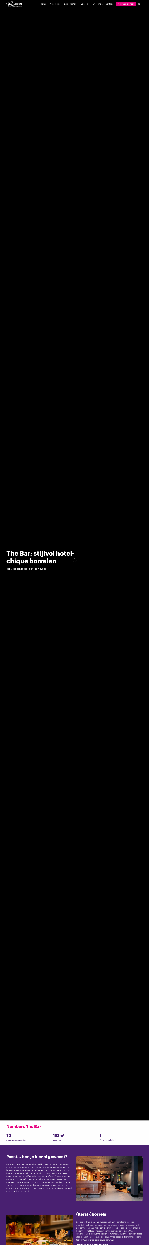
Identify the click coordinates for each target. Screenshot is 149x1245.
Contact (109, 4)
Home (43, 4)
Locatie (84, 4)
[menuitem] (43, 4)
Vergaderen (54, 4)
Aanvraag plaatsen (126, 4)
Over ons (97, 4)
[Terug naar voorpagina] (14, 4)
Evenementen (70, 4)
